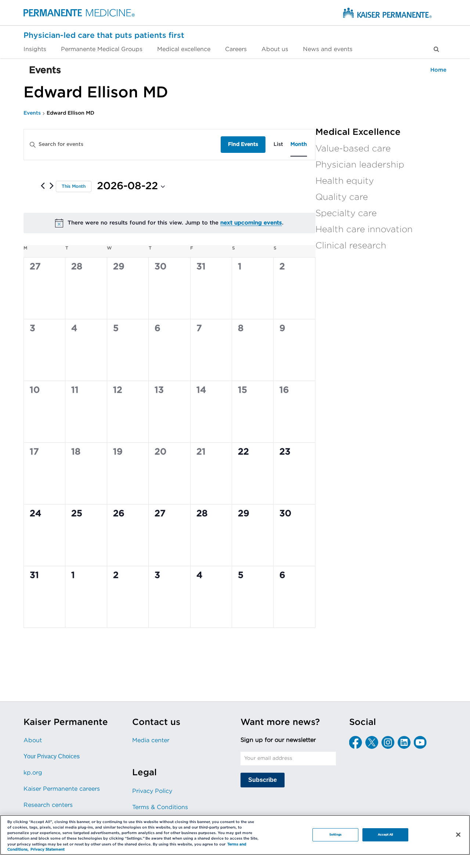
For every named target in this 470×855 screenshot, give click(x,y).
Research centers (48, 805)
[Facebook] (355, 742)
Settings (335, 834)
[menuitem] (39, 49)
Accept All (385, 834)
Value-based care (353, 148)
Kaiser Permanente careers (62, 789)
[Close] (458, 834)
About (33, 740)
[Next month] (51, 185)
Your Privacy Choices (52, 756)
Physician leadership (359, 165)
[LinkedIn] (404, 742)
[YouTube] (420, 742)
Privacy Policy (152, 791)
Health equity (344, 181)
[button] (436, 49)
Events (32, 113)
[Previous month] (42, 185)
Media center (150, 740)
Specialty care (346, 213)
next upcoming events (251, 223)
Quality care (341, 197)
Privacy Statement (47, 850)
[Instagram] (388, 742)
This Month (74, 186)
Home (438, 70)
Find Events (243, 144)
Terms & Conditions (160, 807)
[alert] (169, 223)
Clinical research (350, 245)
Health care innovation (364, 229)
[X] (371, 742)
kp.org (33, 773)
